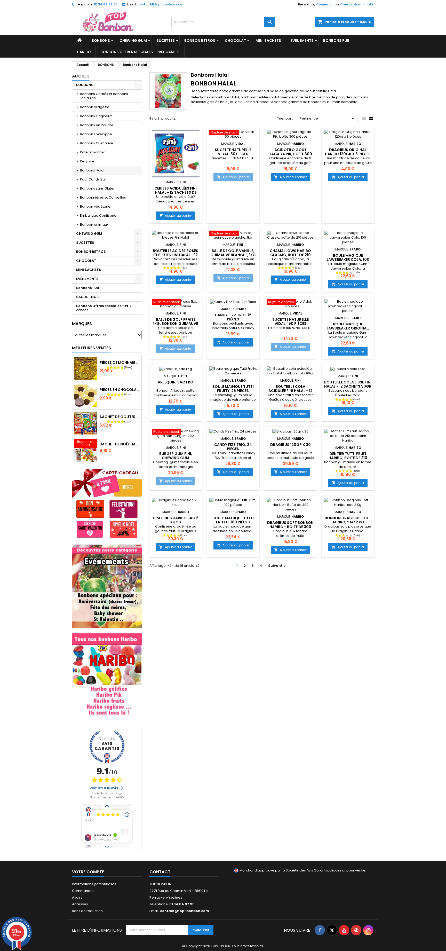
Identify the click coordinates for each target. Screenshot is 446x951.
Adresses (80, 904)
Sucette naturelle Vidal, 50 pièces (233, 151)
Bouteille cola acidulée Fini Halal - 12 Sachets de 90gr (290, 390)
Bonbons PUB (336, 40)
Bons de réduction (87, 910)
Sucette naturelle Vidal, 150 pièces (290, 321)
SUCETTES (165, 40)
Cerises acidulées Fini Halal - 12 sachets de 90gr (175, 192)
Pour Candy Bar (93, 179)
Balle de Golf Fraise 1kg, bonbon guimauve (175, 321)
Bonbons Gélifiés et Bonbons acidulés (104, 95)
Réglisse (87, 161)
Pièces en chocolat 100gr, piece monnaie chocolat (119, 390)
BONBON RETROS (199, 40)
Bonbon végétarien (96, 206)
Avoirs (77, 897)
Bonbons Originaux (96, 116)
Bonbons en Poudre (96, 125)
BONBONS (101, 40)
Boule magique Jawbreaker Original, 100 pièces (347, 328)
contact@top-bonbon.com (160, 4)
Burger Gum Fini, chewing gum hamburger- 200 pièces (176, 458)
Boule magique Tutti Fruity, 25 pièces (233, 388)
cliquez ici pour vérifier (348, 870)
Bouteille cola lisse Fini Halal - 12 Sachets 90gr (347, 384)
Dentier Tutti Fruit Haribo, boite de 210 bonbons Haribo (348, 458)
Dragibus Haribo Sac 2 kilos (175, 520)
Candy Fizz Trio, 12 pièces (233, 317)
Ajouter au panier (175, 215)
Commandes (83, 890)
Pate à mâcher (92, 152)
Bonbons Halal (92, 170)
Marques (82, 324)
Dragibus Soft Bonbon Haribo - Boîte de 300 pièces (290, 526)
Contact (159, 872)
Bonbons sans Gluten (97, 188)
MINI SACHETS (268, 40)
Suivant (277, 565)
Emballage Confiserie (98, 215)
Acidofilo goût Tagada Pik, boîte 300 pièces (290, 154)
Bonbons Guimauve (96, 143)
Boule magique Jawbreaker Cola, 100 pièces (347, 259)
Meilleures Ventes (91, 348)
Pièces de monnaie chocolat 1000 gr (119, 362)
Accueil (81, 76)
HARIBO (84, 51)
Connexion (324, 4)
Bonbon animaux (94, 224)
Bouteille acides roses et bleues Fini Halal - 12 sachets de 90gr (175, 255)
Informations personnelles (94, 884)
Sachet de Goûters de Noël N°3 (119, 417)
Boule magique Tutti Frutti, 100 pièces (233, 520)
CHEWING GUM (133, 40)
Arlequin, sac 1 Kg (175, 382)
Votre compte (88, 872)
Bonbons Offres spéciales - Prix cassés (140, 51)
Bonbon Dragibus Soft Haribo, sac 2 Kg (348, 520)
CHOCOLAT (235, 40)
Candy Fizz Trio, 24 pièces (233, 446)
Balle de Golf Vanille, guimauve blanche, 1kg (233, 252)
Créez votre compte (356, 4)
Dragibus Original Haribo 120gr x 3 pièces (348, 151)
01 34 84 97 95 (105, 4)
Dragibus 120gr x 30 (290, 444)
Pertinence (328, 119)
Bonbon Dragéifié (94, 107)
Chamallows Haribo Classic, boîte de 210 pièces (290, 255)
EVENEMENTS (302, 40)
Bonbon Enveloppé (96, 134)
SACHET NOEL (88, 296)
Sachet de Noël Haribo (119, 444)
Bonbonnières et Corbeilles (103, 197)
